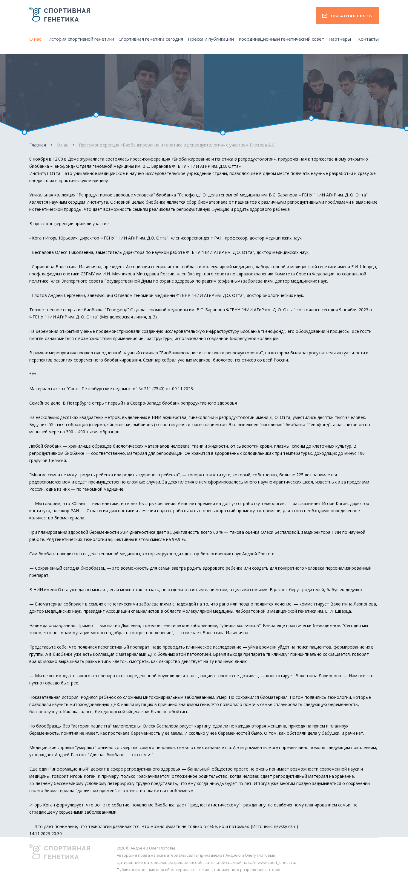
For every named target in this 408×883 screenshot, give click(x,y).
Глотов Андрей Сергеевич (58, 295)
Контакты (368, 39)
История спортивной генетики (81, 39)
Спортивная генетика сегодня (151, 39)
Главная (37, 145)
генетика (224, 159)
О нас (35, 39)
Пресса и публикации (211, 39)
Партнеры (340, 39)
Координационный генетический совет (281, 39)
